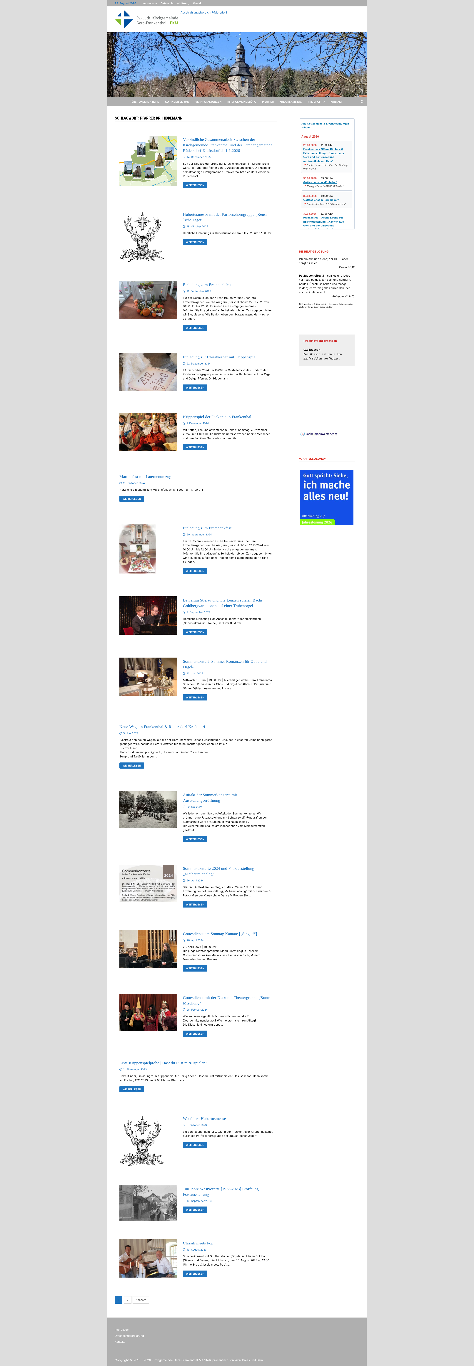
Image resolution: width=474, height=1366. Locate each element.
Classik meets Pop (198, 1243)
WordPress (242, 1360)
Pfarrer (268, 101)
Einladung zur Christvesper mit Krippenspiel (219, 357)
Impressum (150, 3)
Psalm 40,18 (347, 267)
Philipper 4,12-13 (343, 296)
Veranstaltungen (208, 101)
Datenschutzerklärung (175, 3)
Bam (260, 1360)
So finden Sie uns (177, 101)
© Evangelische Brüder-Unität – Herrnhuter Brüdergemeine (326, 304)
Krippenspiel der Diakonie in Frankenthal (217, 416)
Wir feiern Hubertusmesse (204, 1118)
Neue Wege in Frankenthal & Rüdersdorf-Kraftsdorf (162, 726)
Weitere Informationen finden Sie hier (316, 307)
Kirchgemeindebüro (241, 101)
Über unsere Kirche (145, 101)
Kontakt (198, 3)
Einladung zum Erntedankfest (207, 284)
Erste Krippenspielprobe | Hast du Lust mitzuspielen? (163, 1063)
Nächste (141, 1300)
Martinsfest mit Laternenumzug (145, 476)
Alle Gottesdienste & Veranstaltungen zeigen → (325, 125)
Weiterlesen (196, 185)
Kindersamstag (291, 101)
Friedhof (314, 101)
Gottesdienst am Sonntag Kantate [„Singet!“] (220, 933)
